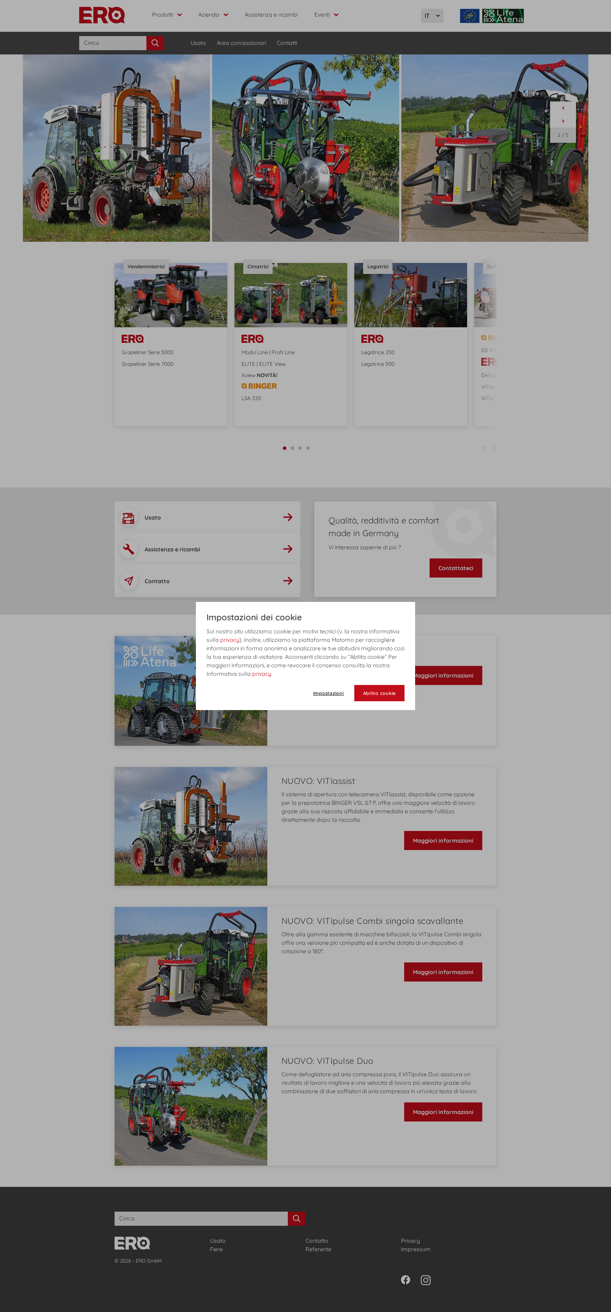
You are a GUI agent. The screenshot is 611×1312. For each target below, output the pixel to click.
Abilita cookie (379, 693)
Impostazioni (328, 693)
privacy (229, 639)
